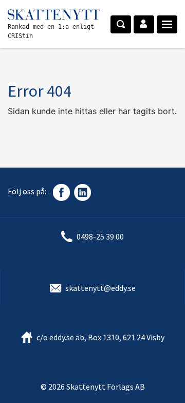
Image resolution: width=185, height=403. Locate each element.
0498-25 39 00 (100, 236)
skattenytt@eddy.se (100, 288)
